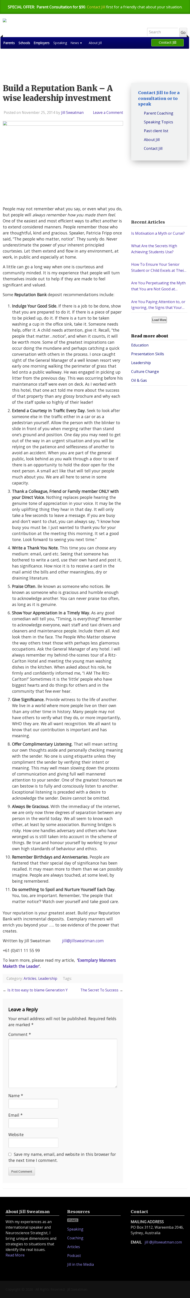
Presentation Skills (147, 353)
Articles (30, 978)
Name (15, 1095)
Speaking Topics (158, 122)
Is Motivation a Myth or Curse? (158, 233)
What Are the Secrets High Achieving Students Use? (154, 248)
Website (16, 1134)
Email (15, 1115)
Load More (159, 320)
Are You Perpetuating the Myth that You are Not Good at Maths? (158, 286)
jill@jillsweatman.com (83, 940)
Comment (19, 1034)
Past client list (156, 130)
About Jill (95, 43)
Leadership (47, 978)
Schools (24, 43)
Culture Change (145, 371)
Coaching (75, 1237)
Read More (15, 1255)
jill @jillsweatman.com (163, 1242)
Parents (9, 43)
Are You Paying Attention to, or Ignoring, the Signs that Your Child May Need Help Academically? (158, 305)
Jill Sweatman (71, 28)
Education (140, 345)
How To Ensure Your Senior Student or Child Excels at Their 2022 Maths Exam (158, 267)
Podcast (74, 1255)
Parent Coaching (158, 113)
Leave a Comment (108, 112)
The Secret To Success (99, 990)
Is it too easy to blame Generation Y (37, 990)
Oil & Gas (139, 380)
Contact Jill (96, 7)
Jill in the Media (80, 1264)
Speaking (60, 43)
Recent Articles (148, 222)
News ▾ (76, 43)
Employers (42, 43)
